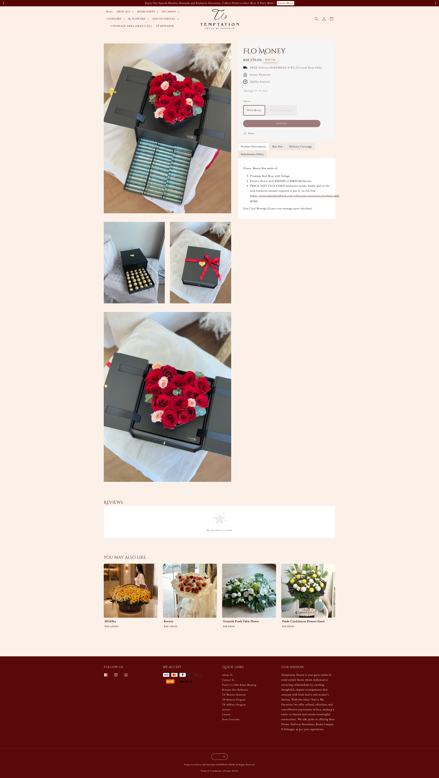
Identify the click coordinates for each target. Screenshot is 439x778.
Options (247, 101)
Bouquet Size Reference (235, 689)
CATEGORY (114, 18)
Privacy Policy (231, 771)
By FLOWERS (136, 18)
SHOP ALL (123, 11)
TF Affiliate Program (234, 704)
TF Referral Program (234, 699)
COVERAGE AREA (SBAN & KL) (131, 26)
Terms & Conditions (211, 771)
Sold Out (281, 123)
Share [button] (251, 133)
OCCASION (169, 11)
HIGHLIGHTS (146, 11)
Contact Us (228, 679)
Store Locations (231, 719)
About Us (227, 675)
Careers (226, 714)
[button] (316, 19)
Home (109, 11)
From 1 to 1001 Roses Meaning (239, 684)
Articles (226, 709)
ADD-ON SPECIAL (163, 18)
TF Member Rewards (234, 694)
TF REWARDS (165, 26)
